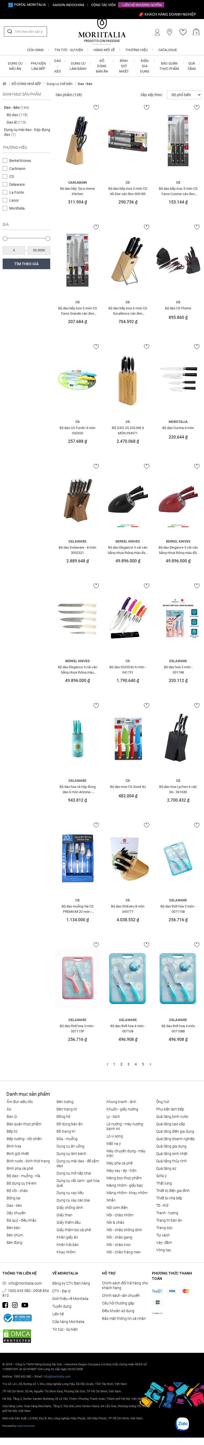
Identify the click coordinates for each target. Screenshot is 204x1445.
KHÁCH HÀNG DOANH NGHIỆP (170, 14)
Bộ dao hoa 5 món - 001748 (178, 669)
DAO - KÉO (14, 1205)
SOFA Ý (161, 1176)
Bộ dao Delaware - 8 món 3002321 (77, 549)
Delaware (17, 184)
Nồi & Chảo (115, 1222)
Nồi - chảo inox (119, 1245)
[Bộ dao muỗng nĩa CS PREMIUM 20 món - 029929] (77, 858)
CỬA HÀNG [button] (35, 50)
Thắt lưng (164, 1183)
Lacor (14, 200)
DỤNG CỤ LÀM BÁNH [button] (78, 66)
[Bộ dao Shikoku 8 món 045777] (127, 858)
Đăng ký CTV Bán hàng (71, 1283)
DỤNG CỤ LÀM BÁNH (71, 1154)
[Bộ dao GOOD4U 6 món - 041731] (127, 619)
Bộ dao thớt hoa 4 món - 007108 (128, 1028)
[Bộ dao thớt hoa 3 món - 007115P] (77, 978)
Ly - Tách (113, 1116)
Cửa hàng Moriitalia (68, 1322)
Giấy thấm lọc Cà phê (74, 1230)
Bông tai (13, 1198)
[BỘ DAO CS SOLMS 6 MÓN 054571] (127, 380)
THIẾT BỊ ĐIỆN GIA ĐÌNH (173, 1191)
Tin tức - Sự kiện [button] (68, 50)
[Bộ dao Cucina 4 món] (178, 380)
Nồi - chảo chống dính (124, 1230)
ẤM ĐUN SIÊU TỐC (20, 1102)
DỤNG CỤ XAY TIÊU (70, 1193)
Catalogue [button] (167, 50)
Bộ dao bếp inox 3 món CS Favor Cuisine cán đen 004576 (178, 191)
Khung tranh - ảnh (121, 1102)
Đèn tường (65, 1102)
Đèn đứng (14, 1242)
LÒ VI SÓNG (115, 1136)
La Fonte (16, 192)
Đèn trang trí (67, 1109)
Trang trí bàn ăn (169, 1220)
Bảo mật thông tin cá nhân (124, 1318)
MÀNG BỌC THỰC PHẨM (124, 1178)
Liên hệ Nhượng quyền (142, 5)
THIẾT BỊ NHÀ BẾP (169, 1198)
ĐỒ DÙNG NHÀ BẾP (26, 84)
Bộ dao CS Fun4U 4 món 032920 (77, 430)
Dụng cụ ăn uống (70, 1146)
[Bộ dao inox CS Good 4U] (127, 739)
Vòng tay (163, 1250)
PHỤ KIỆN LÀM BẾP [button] (38, 66)
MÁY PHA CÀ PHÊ (120, 1163)
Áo (9, 1109)
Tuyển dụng (61, 1306)
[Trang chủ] (4, 84)
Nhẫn (111, 1200)
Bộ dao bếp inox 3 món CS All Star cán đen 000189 (127, 191)
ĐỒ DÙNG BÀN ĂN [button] (102, 66)
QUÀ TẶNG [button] (191, 66)
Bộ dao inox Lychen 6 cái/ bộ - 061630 (178, 789)
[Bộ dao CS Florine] (178, 260)
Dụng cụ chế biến (59, 84)
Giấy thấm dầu (69, 1222)
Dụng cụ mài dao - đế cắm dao (78, 1163)
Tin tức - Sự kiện (65, 1329)
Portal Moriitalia (29, 5)
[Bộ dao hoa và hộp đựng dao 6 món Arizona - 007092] (77, 739)
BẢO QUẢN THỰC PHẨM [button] (169, 66)
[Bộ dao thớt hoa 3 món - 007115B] (178, 858)
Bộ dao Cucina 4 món (178, 428)
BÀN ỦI (12, 1116)
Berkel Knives (20, 161)
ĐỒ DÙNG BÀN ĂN (70, 1124)
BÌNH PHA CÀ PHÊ (20, 1168)
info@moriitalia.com (25, 1283)
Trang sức (164, 1228)
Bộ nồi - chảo (17, 1191)
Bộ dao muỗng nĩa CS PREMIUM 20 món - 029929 (78, 908)
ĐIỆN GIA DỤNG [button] (144, 66)
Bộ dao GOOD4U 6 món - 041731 (127, 669)
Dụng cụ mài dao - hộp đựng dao (27, 132)
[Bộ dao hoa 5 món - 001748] (178, 619)
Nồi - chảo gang (119, 1237)
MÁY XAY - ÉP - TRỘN (122, 1170)
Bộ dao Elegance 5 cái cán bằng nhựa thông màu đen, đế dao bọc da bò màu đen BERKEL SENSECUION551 (128, 549)
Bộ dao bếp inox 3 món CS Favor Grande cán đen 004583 (77, 310)
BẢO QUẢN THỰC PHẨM (24, 1124)
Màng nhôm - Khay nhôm (127, 1193)
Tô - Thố (162, 1205)
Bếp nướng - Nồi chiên (24, 1139)
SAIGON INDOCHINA (68, 5)
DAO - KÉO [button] (57, 66)
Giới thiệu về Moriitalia (70, 1299)
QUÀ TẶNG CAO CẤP (170, 1124)
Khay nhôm (66, 1252)
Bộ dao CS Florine (178, 308)
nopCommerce (26, 1425)
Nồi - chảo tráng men (124, 1252)
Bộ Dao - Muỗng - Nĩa (23, 1176)
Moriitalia (17, 208)
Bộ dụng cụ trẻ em (21, 1183)
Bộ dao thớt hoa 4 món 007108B (178, 1028)
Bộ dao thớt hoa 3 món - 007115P (77, 1028)
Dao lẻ (16, 122)
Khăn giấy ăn (67, 1237)
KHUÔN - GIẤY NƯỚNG (122, 1109)
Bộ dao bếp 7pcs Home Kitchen (77, 191)
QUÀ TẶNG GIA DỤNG (171, 1146)
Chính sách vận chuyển (121, 1295)
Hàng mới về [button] (104, 50)
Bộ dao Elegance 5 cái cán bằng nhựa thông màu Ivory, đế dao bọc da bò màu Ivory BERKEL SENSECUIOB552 (77, 669)
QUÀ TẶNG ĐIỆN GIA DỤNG (175, 1131)
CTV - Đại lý (61, 1291)
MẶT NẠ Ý (114, 1143)
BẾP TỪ (12, 1131)
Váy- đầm (164, 1242)
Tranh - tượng (167, 1213)
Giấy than (65, 1215)
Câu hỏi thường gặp (118, 1303)
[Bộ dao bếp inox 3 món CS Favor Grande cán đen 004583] (77, 260)
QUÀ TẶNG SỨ (166, 1168)
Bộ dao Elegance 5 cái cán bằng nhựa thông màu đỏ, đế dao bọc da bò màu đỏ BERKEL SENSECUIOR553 (178, 549)
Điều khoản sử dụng (118, 1311)
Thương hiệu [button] (136, 50)
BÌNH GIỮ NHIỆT (18, 1154)
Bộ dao (17, 115)
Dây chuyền (16, 1213)
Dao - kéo (16, 107)
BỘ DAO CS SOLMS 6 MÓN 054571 (128, 430)
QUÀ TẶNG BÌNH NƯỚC (172, 1116)
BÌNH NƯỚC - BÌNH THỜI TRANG (28, 1161)
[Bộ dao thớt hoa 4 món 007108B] (178, 978)
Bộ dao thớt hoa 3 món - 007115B (178, 908)
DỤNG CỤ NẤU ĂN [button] (15, 66)
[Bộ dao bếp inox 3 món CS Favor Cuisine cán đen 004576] (178, 140)
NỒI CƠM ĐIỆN (117, 1207)
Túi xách (163, 1235)
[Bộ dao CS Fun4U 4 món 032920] (77, 380)
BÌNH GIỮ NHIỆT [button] (124, 66)
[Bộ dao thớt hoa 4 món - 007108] (127, 978)
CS (11, 176)
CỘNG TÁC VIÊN (103, 5)
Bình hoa (14, 1146)
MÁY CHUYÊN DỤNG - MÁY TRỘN (126, 1153)
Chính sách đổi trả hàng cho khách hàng (125, 1285)
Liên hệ (58, 1314)
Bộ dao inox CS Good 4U (128, 787)
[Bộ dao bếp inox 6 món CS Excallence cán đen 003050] (127, 260)
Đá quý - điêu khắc (21, 1220)
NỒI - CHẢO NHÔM (120, 1215)
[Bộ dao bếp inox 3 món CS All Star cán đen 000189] (127, 140)
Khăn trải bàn (68, 1245)
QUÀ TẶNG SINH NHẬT (172, 1154)
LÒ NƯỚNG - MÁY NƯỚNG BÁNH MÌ (125, 1126)
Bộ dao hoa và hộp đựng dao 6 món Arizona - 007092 (78, 789)
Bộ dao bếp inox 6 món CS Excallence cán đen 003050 (127, 310)
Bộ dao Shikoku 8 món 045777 (127, 908)
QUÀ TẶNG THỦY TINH (171, 1161)
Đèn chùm (15, 1235)
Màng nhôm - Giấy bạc (125, 1185)
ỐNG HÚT (162, 1102)
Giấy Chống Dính (70, 1207)
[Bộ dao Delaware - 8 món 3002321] (77, 499)
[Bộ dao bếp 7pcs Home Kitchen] (77, 140)
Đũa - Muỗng (67, 1139)
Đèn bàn (13, 1228)
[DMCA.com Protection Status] (17, 1336)
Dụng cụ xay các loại (73, 1200)
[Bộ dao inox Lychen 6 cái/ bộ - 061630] (178, 739)
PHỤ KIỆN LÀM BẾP (170, 1109)
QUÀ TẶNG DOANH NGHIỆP (175, 1139)
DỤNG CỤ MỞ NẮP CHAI (74, 1173)
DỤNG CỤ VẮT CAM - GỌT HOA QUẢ (78, 1182)
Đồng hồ (63, 1116)
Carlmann (17, 168)
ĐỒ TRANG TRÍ (66, 1131)
